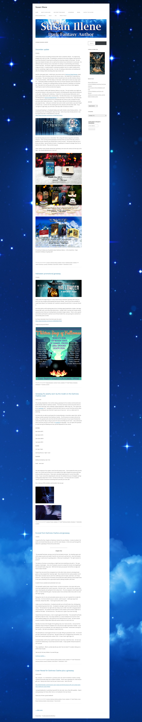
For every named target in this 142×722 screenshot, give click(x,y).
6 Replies (37, 53)
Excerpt (64, 659)
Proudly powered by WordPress (48, 715)
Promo (63, 262)
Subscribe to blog (101, 43)
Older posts (39, 710)
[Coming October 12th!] (97, 63)
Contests (46, 264)
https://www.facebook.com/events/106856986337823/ (49, 321)
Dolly (50, 15)
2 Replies (37, 277)
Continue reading (40, 656)
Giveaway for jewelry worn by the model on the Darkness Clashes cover (57, 395)
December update (42, 49)
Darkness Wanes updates (55, 262)
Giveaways (50, 264)
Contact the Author (88, 12)
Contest (48, 262)
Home (37, 12)
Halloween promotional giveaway (48, 273)
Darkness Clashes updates (56, 659)
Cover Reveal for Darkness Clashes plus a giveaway (55, 670)
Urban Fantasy (50, 701)
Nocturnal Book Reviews (72, 74)
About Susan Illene (45, 12)
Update (60, 264)
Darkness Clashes (66, 522)
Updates (75, 262)
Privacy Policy (63, 15)
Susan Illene (41, 7)
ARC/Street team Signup (59, 12)
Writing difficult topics (93, 82)
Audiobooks (71, 12)
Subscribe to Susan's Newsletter (94, 122)
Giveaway (75, 382)
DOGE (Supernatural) (41, 15)
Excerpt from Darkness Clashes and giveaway (53, 533)
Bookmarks (77, 659)
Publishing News (69, 262)
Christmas (41, 264)
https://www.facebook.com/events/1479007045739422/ (49, 115)
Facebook (41, 408)
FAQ (56, 15)
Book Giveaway (49, 382)
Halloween (38, 384)
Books (78, 12)
